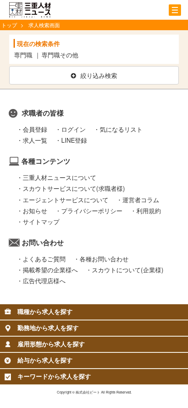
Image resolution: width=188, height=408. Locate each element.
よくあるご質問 (44, 258)
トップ (9, 24)
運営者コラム (140, 199)
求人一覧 (35, 140)
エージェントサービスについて (65, 199)
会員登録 (35, 129)
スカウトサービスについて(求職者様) (74, 188)
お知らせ (35, 210)
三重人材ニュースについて (59, 177)
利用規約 (148, 210)
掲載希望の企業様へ (50, 269)
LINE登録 (74, 140)
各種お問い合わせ (104, 258)
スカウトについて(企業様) (128, 269)
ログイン (73, 129)
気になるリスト (121, 129)
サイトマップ (41, 221)
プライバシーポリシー (91, 210)
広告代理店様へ (44, 280)
